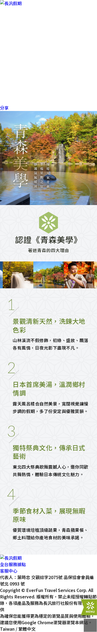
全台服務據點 (13, 564)
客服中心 (8, 571)
